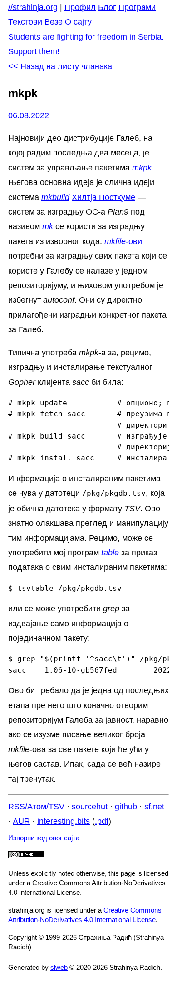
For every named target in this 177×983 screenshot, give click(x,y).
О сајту (78, 21)
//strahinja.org (33, 7)
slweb (59, 967)
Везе (53, 21)
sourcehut (90, 806)
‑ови (123, 241)
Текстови (25, 21)
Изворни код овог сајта (43, 838)
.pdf (101, 821)
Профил (80, 7)
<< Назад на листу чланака (60, 66)
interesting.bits (63, 821)
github (126, 806)
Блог (107, 7)
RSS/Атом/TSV (36, 806)
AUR (21, 821)
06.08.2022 (28, 115)
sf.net (154, 806)
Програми (137, 7)
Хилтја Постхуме (103, 197)
